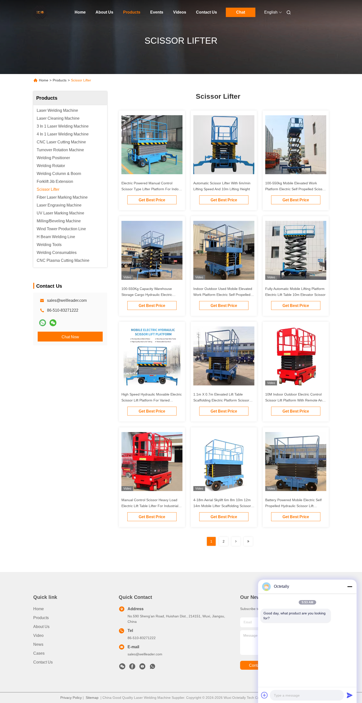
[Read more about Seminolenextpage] (235, 541)
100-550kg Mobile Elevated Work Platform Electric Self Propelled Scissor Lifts (295, 189)
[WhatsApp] (43, 323)
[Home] (40, 12)
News (38, 644)
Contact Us (206, 12)
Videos (179, 12)
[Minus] (350, 586)
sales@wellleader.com (67, 300)
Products (131, 12)
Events (156, 12)
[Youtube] (142, 668)
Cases (39, 653)
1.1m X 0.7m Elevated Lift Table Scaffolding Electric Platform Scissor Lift (221, 400)
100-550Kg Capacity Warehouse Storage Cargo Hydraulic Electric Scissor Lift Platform (146, 295)
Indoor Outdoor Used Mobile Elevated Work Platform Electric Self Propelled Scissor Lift (222, 295)
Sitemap (92, 698)
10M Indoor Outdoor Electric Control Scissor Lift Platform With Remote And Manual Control (294, 400)
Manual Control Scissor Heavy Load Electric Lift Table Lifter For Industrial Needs (149, 506)
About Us (104, 12)
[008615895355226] (152, 668)
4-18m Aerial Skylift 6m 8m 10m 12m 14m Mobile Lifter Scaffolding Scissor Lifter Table (222, 506)
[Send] (350, 695)
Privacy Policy (71, 698)
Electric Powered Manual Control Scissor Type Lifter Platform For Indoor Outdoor (151, 189)
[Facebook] (132, 668)
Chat (240, 12)
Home (80, 12)
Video (38, 635)
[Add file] (264, 695)
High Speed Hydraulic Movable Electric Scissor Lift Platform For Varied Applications (151, 400)
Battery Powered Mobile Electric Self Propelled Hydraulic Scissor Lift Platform (293, 506)
